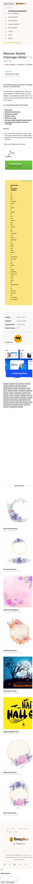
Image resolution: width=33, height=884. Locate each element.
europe (6, 395)
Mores (10, 38)
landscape (22, 388)
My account (9, 7)
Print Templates (13, 13)
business (11, 386)
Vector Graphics (13, 24)
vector (12, 384)
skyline (10, 391)
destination (7, 404)
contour (17, 397)
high (28, 400)
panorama (19, 402)
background (7, 388)
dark (5, 391)
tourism (6, 402)
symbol (15, 388)
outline (24, 393)
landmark (6, 400)
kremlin (6, 407)
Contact (9, 832)
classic (6, 393)
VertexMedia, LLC (27, 855)
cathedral (26, 404)
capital (12, 402)
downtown (14, 400)
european (15, 404)
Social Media (12, 21)
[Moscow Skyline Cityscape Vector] (6, 76)
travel (16, 391)
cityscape (22, 391)
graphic (27, 384)
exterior (6, 397)
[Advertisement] (16, 429)
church (25, 402)
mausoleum (13, 407)
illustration (18, 393)
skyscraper (22, 400)
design (18, 386)
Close (3, 882)
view (11, 397)
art (16, 384)
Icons (10, 35)
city (28, 395)
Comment (8, 71)
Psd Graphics (13, 28)
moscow (22, 395)
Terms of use (11, 829)
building (21, 384)
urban (30, 397)
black (5, 386)
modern (24, 386)
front (20, 404)
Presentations (13, 17)
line (29, 393)
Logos (10, 31)
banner (6, 384)
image (17, 395)
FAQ (16, 832)
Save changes (10, 882)
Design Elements (17, 571)
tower (11, 393)
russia (11, 395)
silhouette (23, 397)
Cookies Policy (23, 829)
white (28, 388)
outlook (20, 407)
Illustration (20, 64)
